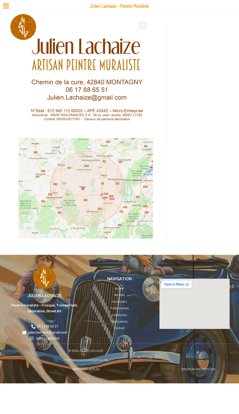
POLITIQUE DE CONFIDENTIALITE (86, 360)
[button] (143, 25)
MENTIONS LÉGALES (86, 369)
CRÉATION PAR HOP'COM (198, 369)
